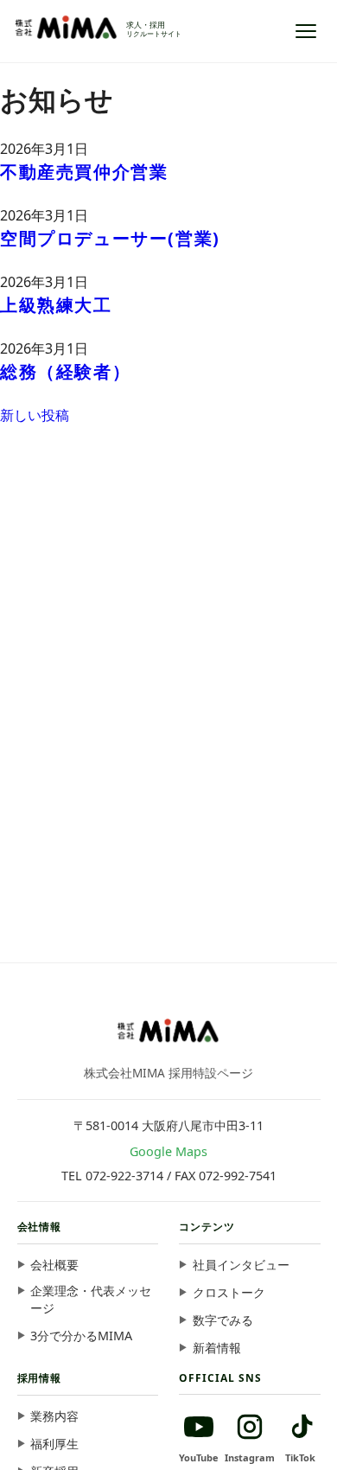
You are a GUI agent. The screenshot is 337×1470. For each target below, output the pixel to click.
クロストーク (229, 1292)
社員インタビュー (241, 1264)
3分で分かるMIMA (81, 1335)
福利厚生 (54, 1443)
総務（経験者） (65, 371)
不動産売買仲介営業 (84, 171)
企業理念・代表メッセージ (90, 1299)
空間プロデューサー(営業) (110, 238)
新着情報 (217, 1347)
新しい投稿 (34, 415)
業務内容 (54, 1416)
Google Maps (168, 1151)
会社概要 (54, 1264)
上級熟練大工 (56, 304)
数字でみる (223, 1320)
